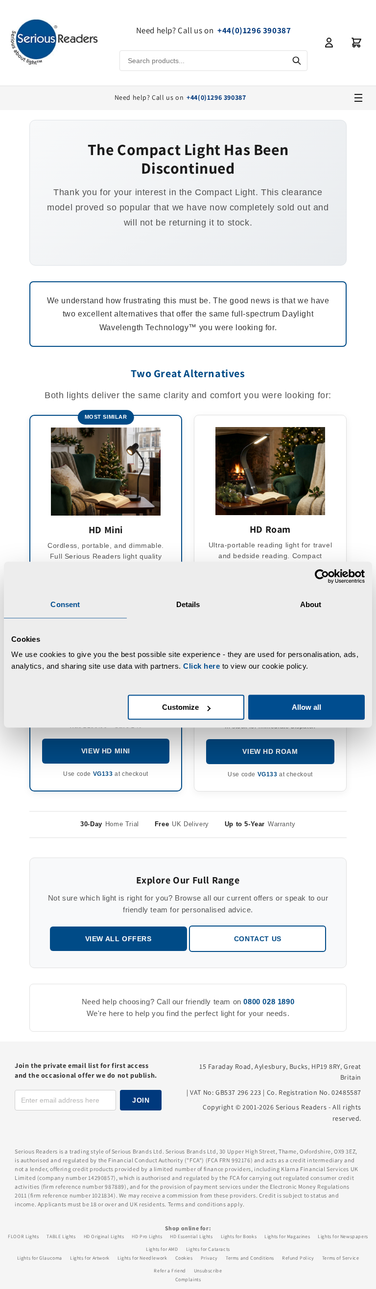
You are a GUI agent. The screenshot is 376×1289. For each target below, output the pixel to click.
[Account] (329, 42)
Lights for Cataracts (208, 1249)
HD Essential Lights (191, 1236)
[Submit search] (297, 61)
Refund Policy (298, 1258)
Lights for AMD (162, 1249)
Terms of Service (340, 1258)
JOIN (140, 1100)
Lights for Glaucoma (39, 1258)
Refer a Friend (170, 1270)
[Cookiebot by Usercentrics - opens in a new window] (322, 576)
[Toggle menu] (358, 98)
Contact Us (258, 939)
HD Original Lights (104, 1236)
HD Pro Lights (147, 1236)
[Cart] (356, 42)
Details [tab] (188, 604)
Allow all (306, 707)
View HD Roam (270, 751)
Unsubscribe (208, 1270)
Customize (180, 707)
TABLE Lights (61, 1236)
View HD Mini (105, 751)
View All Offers (118, 939)
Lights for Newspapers (343, 1236)
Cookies (184, 1258)
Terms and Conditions (250, 1258)
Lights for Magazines (287, 1236)
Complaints (188, 1279)
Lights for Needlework (142, 1258)
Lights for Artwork (90, 1258)
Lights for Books (239, 1236)
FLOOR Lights (23, 1236)
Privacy (209, 1258)
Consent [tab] (65, 604)
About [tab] (311, 604)
